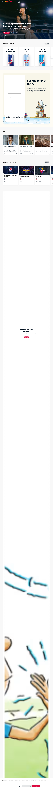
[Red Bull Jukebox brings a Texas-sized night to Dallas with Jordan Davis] (9, 35)
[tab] (12, 162)
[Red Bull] (8, 2)
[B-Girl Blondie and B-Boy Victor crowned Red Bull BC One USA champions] (8, 35)
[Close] (51, 780)
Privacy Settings (17, 786)
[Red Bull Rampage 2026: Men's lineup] (11, 35)
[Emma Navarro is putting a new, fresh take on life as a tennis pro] (6, 35)
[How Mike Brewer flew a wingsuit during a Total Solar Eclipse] (12, 35)
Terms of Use (39, 780)
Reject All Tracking (27, 786)
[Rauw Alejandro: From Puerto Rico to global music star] (4, 35)
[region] (26, 783)
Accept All (36, 786)
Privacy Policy (32, 780)
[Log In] (51, 1)
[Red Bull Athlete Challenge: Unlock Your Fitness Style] (3, 35)
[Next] (52, 56)
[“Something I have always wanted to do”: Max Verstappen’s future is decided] (10, 35)
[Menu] (2, 2)
